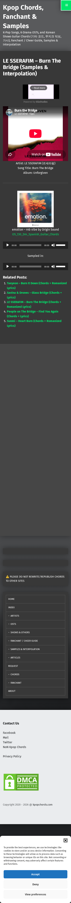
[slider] (61, 244)
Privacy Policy (12, 756)
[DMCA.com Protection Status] (21, 782)
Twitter (7, 742)
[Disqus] (35, 485)
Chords (15, 674)
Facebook (9, 733)
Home (11, 599)
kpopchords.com (42, 804)
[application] (35, 245)
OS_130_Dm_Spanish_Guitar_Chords (35, 234)
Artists (15, 615)
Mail (6, 737)
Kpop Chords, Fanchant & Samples (23, 16)
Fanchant (16, 682)
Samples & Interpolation (25, 649)
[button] (65, 840)
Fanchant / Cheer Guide (24, 640)
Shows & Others (20, 632)
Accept (35, 874)
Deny (35, 884)
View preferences (35, 894)
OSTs (13, 624)
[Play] (7, 245)
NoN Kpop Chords (14, 747)
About (11, 691)
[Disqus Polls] (35, 389)
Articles (15, 657)
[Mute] (53, 245)
